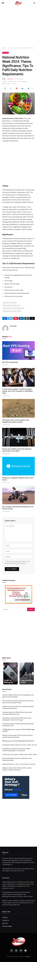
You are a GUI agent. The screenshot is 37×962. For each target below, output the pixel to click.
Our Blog (4, 917)
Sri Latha (10, 79)
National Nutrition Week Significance (13, 308)
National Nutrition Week (10, 302)
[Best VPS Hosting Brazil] (18, 350)
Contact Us (5, 920)
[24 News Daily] (18, 3)
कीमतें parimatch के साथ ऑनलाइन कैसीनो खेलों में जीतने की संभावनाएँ (18, 741)
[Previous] (3, 673)
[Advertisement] (18, 26)
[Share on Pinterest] (16, 88)
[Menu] (3, 3)
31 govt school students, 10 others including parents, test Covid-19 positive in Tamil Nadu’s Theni (17, 391)
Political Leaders (7, 926)
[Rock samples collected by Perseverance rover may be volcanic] (18, 495)
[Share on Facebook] (5, 88)
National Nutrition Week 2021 (11, 305)
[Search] (34, 3)
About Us (5, 923)
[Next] (33, 673)
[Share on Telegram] (28, 88)
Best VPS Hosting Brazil (10, 362)
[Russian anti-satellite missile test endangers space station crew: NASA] (18, 437)
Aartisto (28, 956)
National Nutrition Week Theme (12, 311)
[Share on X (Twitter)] (11, 88)
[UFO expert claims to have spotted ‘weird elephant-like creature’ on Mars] (18, 408)
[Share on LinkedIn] (22, 88)
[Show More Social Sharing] (33, 88)
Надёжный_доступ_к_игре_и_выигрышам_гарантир (18, 764)
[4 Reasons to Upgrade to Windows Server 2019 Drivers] (18, 466)
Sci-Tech (5, 52)
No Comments (23, 81)
